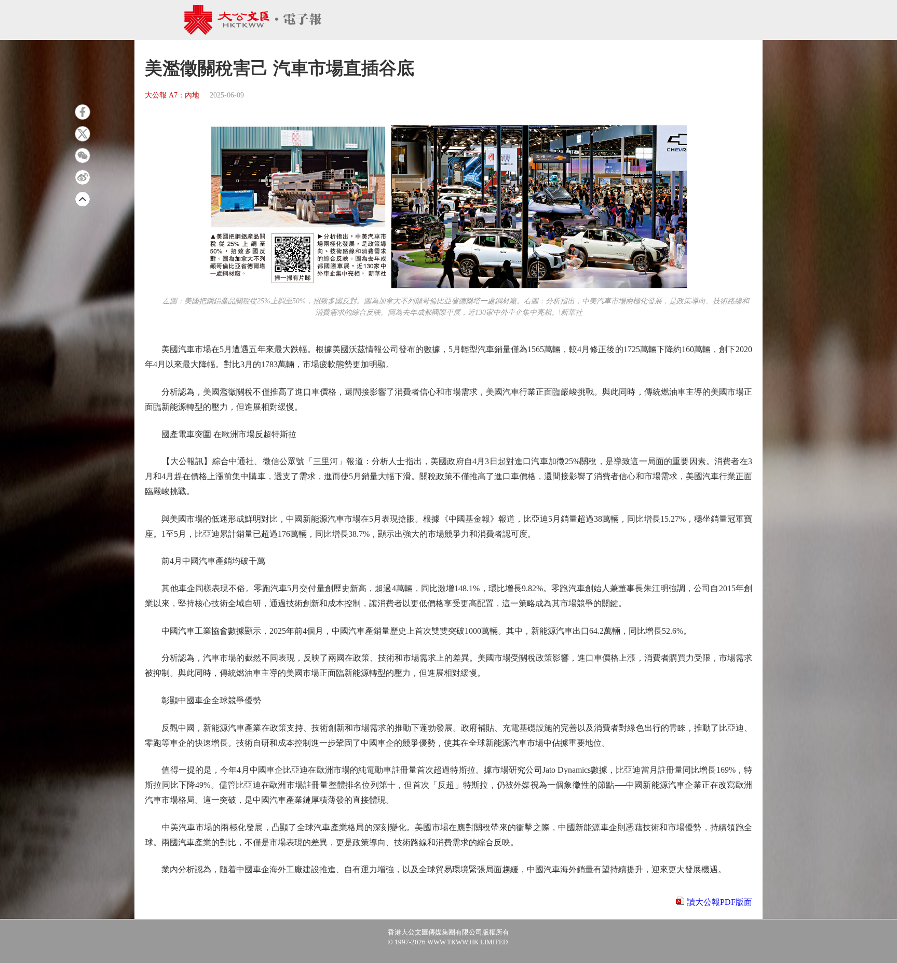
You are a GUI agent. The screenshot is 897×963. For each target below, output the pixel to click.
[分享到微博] (82, 177)
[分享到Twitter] (82, 134)
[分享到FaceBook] (82, 112)
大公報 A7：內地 (172, 95)
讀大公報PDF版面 (719, 902)
